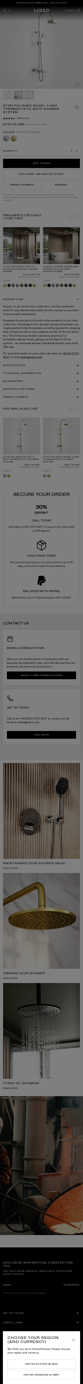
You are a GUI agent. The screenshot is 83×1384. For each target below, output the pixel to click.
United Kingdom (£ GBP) (41, 1374)
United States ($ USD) (41, 1364)
